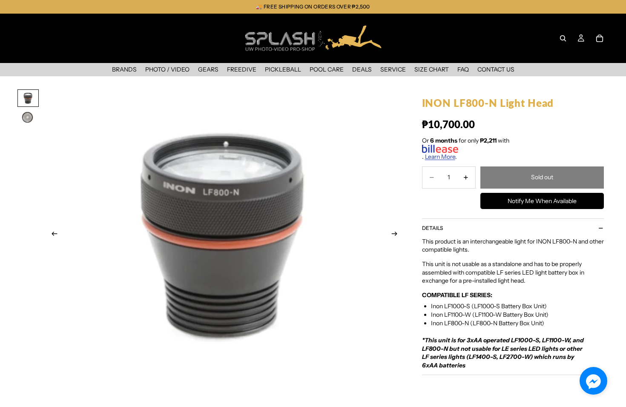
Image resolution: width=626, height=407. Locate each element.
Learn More (440, 157)
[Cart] (599, 38)
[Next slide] (397, 234)
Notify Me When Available (542, 201)
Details (432, 228)
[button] (593, 381)
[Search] (563, 38)
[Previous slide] (52, 234)
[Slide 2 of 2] (28, 117)
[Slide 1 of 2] (28, 98)
